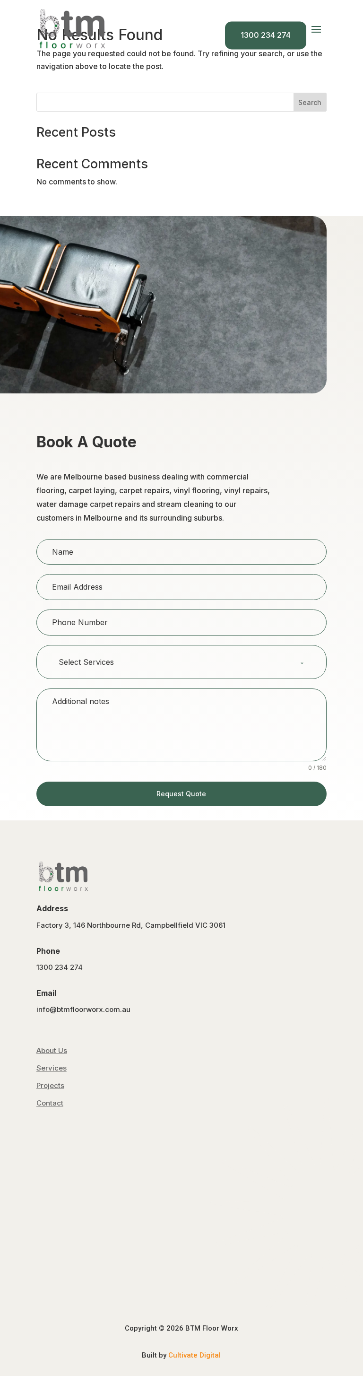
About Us (51, 1050)
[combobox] (181, 662)
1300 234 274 (266, 35)
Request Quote (181, 794)
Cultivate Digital (194, 1355)
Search (309, 102)
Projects (50, 1085)
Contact (49, 1102)
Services (51, 1067)
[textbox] (172, 662)
